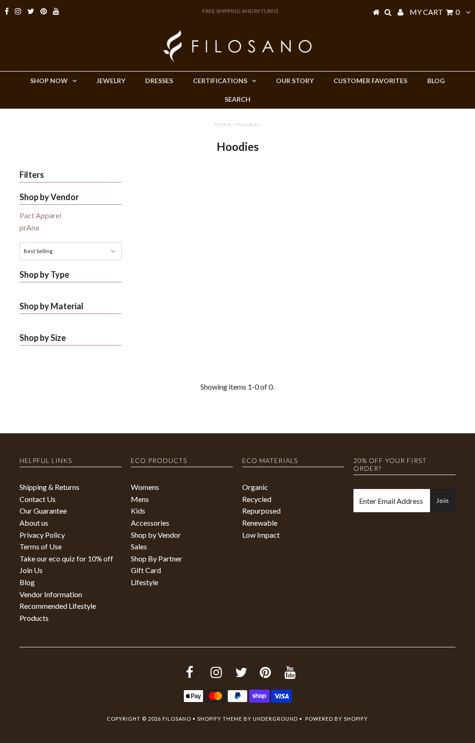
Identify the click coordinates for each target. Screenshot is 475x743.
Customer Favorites (370, 81)
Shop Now (49, 81)
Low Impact (261, 534)
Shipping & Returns (49, 486)
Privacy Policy (42, 534)
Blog (436, 81)
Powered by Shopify (336, 719)
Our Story (295, 81)
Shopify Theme (219, 719)
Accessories (150, 522)
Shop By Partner (156, 558)
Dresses (159, 81)
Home (222, 124)
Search (237, 99)
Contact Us (37, 499)
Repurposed (261, 510)
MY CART (435, 11)
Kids (138, 510)
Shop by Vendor (156, 534)
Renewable (259, 522)
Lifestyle (144, 582)
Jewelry (110, 81)
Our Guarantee (43, 510)
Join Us (31, 570)
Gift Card (146, 570)
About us (33, 522)
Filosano (176, 719)
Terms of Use (40, 546)
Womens (145, 486)
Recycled (256, 499)
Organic (255, 486)
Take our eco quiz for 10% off (66, 558)
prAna (29, 227)
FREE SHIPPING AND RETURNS (240, 10)
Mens (140, 499)
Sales (139, 546)
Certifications (220, 81)
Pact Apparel (40, 215)
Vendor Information (50, 594)
